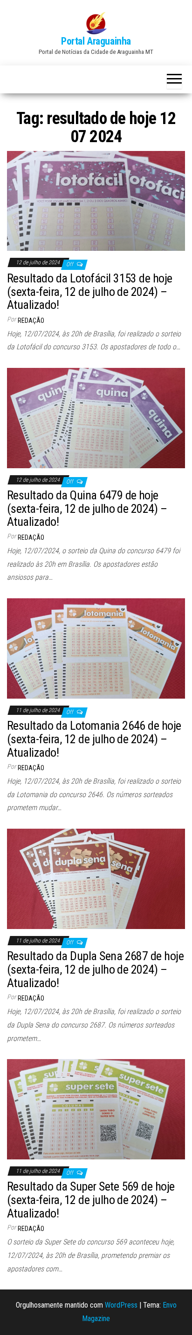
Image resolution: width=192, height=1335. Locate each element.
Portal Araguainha (96, 41)
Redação (31, 320)
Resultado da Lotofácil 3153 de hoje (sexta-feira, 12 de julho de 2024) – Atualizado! (89, 291)
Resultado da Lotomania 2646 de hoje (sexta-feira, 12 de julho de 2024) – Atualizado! (94, 739)
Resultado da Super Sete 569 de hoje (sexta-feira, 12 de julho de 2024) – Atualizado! (91, 1199)
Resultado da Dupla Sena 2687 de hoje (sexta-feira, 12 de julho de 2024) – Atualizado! (95, 969)
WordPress (121, 1305)
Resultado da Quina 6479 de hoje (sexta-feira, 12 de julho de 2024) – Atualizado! (87, 508)
